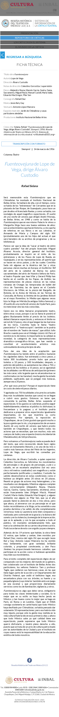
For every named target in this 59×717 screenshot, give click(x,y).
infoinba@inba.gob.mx (34, 690)
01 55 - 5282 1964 (30, 687)
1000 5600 (19, 690)
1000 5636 (42, 687)
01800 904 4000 (10, 687)
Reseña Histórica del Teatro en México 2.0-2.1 (29, 665)
